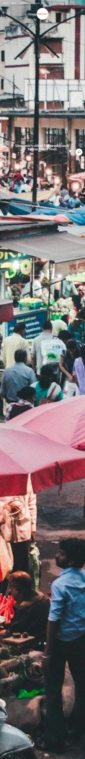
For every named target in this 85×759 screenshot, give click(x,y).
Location (23, 3)
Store (5, 3)
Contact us (35, 3)
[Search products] (79, 152)
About (14, 3)
